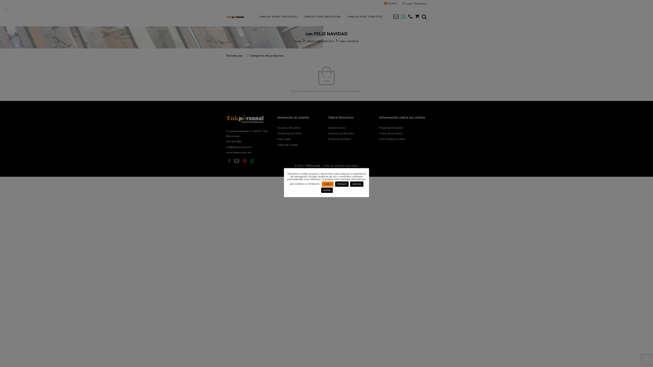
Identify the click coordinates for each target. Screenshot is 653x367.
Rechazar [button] (342, 184)
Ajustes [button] (327, 190)
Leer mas (356, 184)
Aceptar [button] (328, 184)
